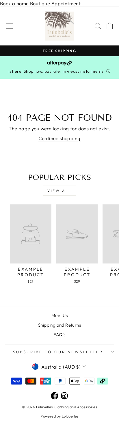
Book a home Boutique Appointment (40, 3)
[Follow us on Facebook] (55, 396)
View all (59, 190)
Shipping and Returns (59, 325)
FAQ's (59, 334)
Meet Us (59, 315)
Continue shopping (59, 138)
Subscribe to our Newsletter (58, 351)
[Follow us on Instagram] (64, 396)
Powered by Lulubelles (59, 416)
